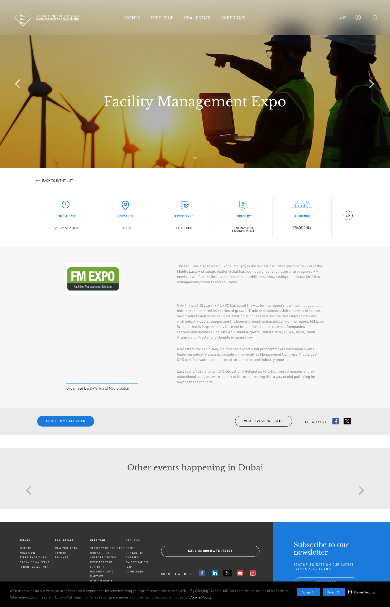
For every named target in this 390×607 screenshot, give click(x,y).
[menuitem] (37, 540)
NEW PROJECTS (66, 548)
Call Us (210, 551)
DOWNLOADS (135, 571)
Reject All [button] (333, 592)
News (130, 548)
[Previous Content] (20, 84)
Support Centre (103, 557)
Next (359, 490)
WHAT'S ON (28, 552)
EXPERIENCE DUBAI (34, 557)
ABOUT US (133, 540)
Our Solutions (102, 552)
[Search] (375, 17)
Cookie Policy (200, 597)
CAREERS (132, 557)
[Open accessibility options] (358, 17)
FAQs (129, 567)
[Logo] (51, 17)
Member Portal (102, 580)
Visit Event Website (263, 421)
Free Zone (98, 540)
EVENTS (25, 540)
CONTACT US (135, 552)
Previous (30, 490)
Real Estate (64, 540)
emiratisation (137, 562)
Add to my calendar (65, 421)
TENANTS (61, 557)
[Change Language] (343, 18)
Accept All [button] (308, 592)
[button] (363, 592)
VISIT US (26, 548)
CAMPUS (61, 552)
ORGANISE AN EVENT (35, 562)
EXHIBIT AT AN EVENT (35, 567)
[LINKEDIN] (215, 573)
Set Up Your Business (107, 548)
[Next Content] (370, 84)
